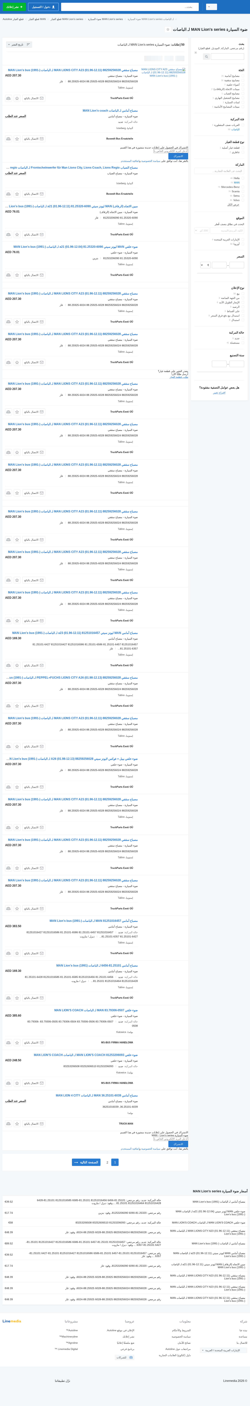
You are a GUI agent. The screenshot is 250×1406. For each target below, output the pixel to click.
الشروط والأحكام (181, 1330)
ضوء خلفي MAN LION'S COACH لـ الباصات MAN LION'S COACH (208, 1222)
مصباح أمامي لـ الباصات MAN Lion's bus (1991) (219, 1201)
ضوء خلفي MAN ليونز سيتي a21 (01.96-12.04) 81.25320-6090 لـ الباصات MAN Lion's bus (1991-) (76, 246)
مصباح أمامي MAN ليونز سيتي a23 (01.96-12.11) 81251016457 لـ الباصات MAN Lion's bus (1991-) (75, 632)
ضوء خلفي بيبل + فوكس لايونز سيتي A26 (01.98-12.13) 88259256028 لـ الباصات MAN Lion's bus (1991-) (71, 758)
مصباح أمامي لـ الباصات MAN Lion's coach (110, 110)
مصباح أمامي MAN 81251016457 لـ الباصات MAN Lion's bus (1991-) (94, 920)
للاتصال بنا (242, 1342)
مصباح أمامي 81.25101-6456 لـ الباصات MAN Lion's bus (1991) (97, 965)
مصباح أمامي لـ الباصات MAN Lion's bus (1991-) (218, 1243)
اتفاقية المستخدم (130, 160)
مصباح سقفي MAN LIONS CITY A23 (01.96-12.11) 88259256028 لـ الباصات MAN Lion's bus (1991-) (73, 70)
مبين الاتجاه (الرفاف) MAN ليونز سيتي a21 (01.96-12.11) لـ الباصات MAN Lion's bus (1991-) (208, 1266)
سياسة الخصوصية (150, 160)
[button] (17, 98)
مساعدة (243, 1336)
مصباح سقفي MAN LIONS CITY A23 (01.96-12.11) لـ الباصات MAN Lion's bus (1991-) (207, 1232)
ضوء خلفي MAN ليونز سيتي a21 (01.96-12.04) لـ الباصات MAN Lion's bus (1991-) (210, 1213)
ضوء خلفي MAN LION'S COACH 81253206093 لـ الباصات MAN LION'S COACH (86, 1055)
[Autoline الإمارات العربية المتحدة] (234, 7)
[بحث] (195, 7)
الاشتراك (178, 156)
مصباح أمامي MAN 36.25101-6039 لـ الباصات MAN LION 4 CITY (97, 1095)
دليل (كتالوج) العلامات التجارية (175, 1355)
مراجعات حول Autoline (178, 1349)
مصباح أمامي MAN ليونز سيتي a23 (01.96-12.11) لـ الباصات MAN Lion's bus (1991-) (209, 1255)
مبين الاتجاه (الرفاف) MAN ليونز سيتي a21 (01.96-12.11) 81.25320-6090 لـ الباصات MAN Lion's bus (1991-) (69, 206)
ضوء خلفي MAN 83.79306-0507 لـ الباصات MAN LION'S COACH (96, 1010)
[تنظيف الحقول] (195, 52)
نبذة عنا (243, 1330)
